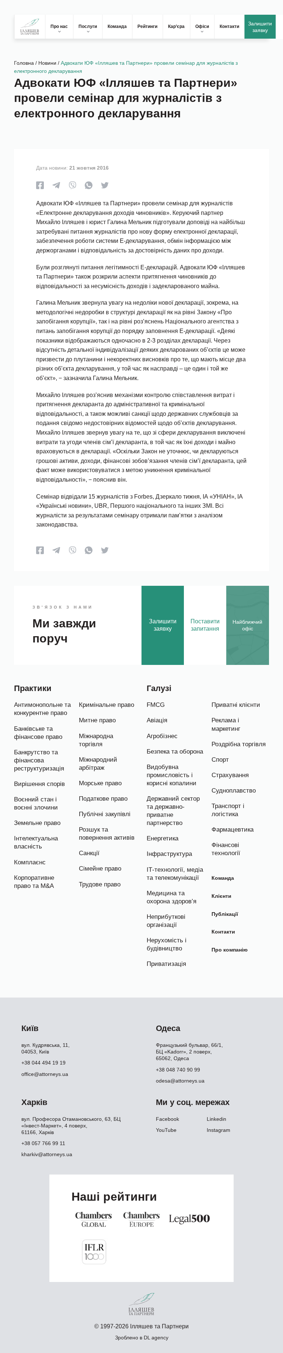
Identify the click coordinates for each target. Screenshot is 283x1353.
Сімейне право (100, 868)
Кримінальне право (106, 704)
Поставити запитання (205, 625)
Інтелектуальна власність (36, 842)
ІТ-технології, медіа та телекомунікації (175, 873)
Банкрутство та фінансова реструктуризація (39, 760)
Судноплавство (234, 790)
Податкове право (103, 798)
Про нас (59, 26)
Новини (47, 63)
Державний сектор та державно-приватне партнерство (173, 810)
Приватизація (166, 963)
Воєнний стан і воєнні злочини (36, 803)
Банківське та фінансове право (38, 732)
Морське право (100, 783)
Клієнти (221, 896)
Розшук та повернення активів (106, 833)
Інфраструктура (169, 853)
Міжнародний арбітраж (98, 763)
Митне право (97, 720)
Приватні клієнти (236, 704)
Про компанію (230, 950)
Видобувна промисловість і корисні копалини (171, 775)
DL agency (156, 1337)
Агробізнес (162, 736)
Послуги (87, 26)
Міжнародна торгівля (96, 740)
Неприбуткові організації (166, 920)
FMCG (156, 704)
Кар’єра (176, 26)
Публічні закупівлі (104, 814)
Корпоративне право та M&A (34, 881)
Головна (24, 63)
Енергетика (162, 838)
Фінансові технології (226, 849)
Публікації (225, 914)
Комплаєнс (30, 862)
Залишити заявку (260, 27)
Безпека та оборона (175, 751)
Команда (117, 26)
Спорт (220, 759)
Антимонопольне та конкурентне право (42, 708)
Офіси (202, 26)
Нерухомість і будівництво (166, 944)
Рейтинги (147, 26)
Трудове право (99, 884)
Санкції (89, 853)
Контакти (229, 26)
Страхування (230, 775)
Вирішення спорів (39, 783)
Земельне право (37, 822)
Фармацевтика (233, 829)
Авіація (157, 720)
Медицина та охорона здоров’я (171, 897)
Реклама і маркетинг (226, 724)
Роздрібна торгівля (239, 744)
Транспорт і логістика (228, 810)
